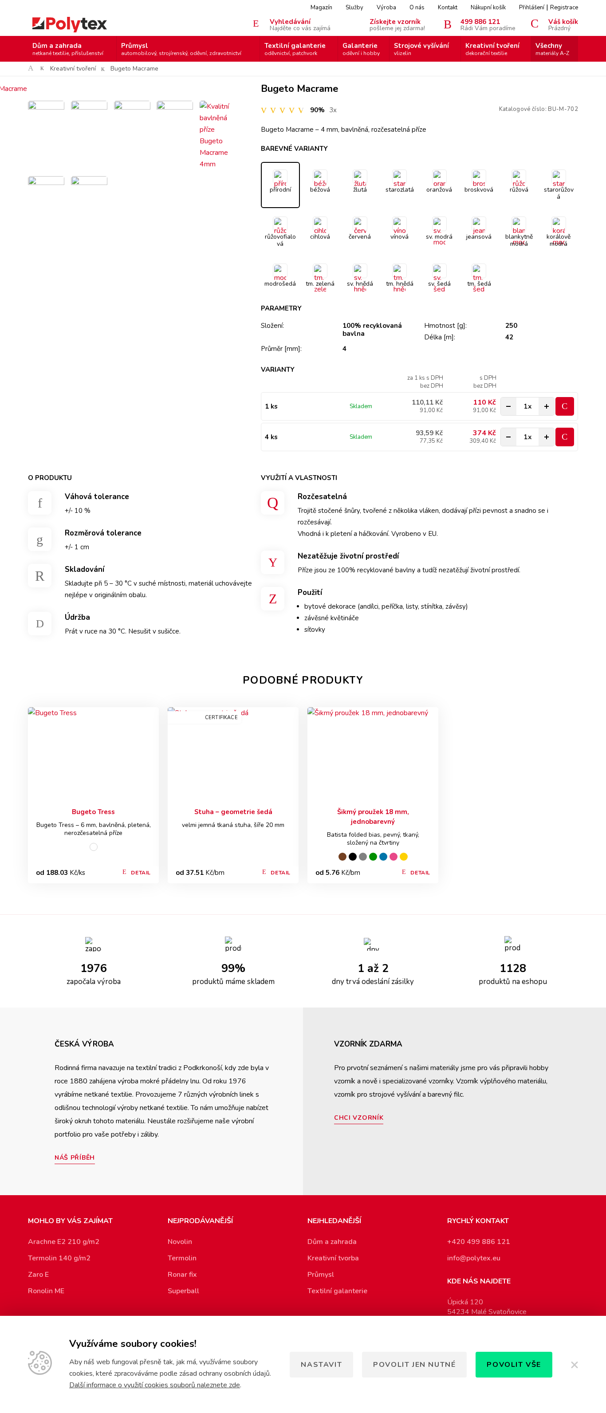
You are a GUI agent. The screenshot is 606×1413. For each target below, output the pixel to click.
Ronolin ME (46, 1291)
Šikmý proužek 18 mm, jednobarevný (373, 816)
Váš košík (563, 24)
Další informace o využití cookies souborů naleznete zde (154, 1385)
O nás (417, 8)
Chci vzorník (358, 1118)
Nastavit (321, 1365)
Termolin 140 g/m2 (59, 1258)
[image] (89, 194)
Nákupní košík (488, 8)
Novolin (180, 1242)
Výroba (386, 8)
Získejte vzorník (397, 24)
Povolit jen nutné (414, 1365)
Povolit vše (514, 1365)
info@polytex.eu (473, 1258)
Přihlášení (531, 8)
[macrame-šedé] (89, 119)
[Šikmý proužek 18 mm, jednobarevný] (372, 754)
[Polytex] (69, 24)
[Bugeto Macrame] (132, 88)
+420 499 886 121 (478, 1242)
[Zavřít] (574, 1365)
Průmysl (181, 49)
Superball (183, 1291)
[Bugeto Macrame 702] (46, 119)
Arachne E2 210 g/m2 (63, 1242)
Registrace (564, 8)
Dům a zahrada (67, 49)
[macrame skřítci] (46, 194)
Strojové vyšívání (421, 49)
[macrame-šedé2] (175, 119)
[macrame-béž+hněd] (132, 119)
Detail (141, 872)
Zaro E (38, 1274)
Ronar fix (182, 1274)
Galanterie (361, 49)
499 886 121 (487, 24)
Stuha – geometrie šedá (233, 811)
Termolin (182, 1258)
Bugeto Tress (93, 811)
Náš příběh (75, 1157)
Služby (354, 8)
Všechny (552, 49)
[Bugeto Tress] (93, 754)
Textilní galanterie (295, 49)
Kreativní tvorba (333, 1258)
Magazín (321, 8)
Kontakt (447, 8)
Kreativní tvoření (492, 49)
